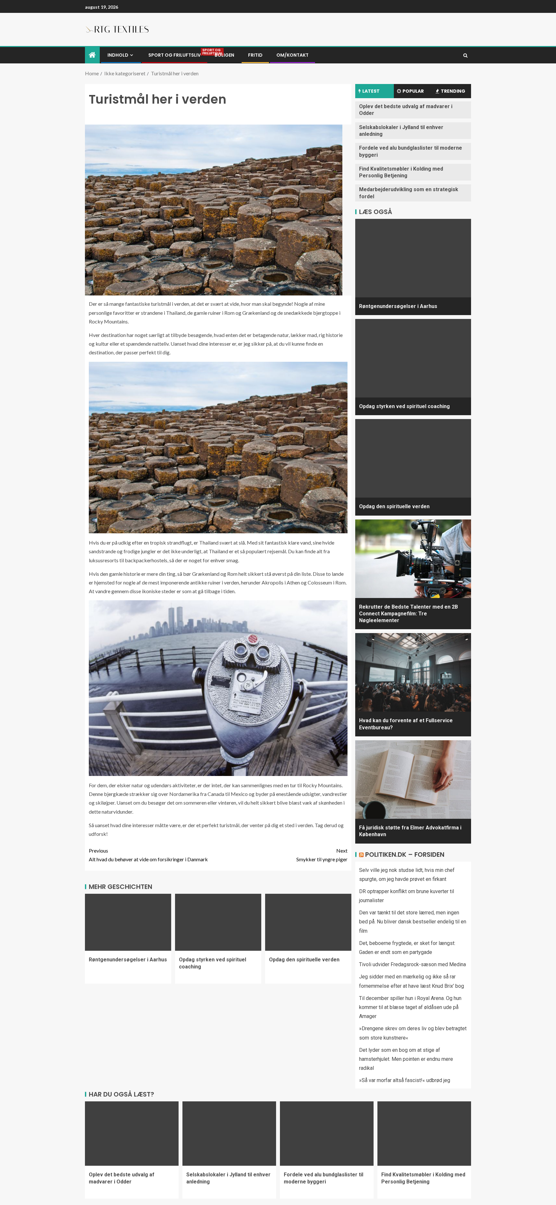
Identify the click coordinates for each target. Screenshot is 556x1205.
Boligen (224, 55)
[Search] (465, 55)
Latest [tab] (371, 91)
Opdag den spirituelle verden (304, 960)
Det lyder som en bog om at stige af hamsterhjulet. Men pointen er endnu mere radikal (406, 1059)
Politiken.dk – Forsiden (404, 854)
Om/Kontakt (292, 55)
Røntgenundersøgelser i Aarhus (128, 960)
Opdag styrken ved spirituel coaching (404, 406)
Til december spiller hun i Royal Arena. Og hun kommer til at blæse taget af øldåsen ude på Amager (410, 1007)
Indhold (117, 55)
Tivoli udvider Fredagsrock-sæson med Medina (412, 964)
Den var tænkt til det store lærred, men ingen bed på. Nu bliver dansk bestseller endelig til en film (412, 922)
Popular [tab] (413, 91)
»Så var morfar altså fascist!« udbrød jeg (404, 1080)
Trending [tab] (453, 91)
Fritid (255, 55)
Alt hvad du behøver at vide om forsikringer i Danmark (148, 854)
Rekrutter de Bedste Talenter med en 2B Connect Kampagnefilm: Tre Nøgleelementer (408, 614)
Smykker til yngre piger (322, 854)
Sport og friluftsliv (174, 55)
